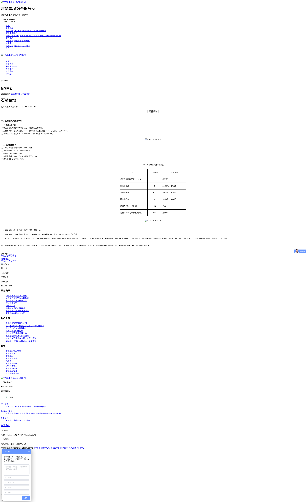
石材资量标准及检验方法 (16, 301)
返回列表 (5, 259)
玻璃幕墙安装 (11, 371)
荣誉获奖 (18, 46)
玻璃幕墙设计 (11, 358)
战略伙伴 (42, 31)
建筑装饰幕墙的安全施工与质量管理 (21, 341)
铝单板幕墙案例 (54, 36)
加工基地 (34, 31)
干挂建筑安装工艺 (8, 261)
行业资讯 (18, 41)
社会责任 (9, 43)
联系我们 (9, 48)
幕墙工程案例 (11, 33)
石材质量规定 (11, 303)
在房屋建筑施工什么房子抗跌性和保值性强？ (25, 326)
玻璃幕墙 (9, 356)
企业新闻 (9, 41)
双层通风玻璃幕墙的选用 (16, 323)
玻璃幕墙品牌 (11, 363)
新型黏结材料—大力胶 (15, 313)
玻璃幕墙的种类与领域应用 (17, 336)
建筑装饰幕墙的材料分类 (16, 333)
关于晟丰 (9, 28)
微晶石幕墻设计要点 (14, 331)
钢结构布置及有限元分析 (16, 296)
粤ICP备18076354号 (41, 448)
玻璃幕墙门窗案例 (27, 36)
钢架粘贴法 (10, 306)
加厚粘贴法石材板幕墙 (15, 308)
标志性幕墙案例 (12, 36)
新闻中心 (9, 38)
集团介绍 (9, 31)
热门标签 (72, 448)
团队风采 (18, 31)
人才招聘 (26, 46)
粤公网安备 (55, 448)
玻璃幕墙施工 (11, 353)
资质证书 (26, 31)
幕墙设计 (9, 361)
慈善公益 (9, 46)
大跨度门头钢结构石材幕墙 (17, 298)
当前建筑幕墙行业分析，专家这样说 (21, 338)
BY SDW (80, 448)
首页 (8, 26)
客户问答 (26, 41)
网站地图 (64, 448)
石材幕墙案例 (41, 36)
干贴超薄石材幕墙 (8, 256)
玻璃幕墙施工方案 (13, 351)
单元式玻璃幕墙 (12, 374)
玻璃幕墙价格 (11, 369)
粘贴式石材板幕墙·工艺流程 (17, 311)
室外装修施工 (11, 366)
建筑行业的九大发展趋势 (16, 328)
